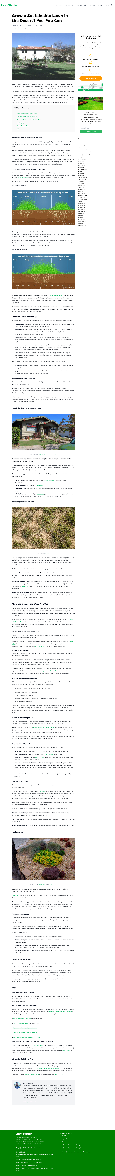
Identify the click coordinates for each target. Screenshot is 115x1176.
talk (37, 1074)
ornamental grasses (36, 1045)
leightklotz (42, 884)
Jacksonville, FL (82, 185)
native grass (66, 1050)
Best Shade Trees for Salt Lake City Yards (26, 1037)
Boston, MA (81, 161)
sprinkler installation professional (48, 1068)
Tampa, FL (81, 223)
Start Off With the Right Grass (27, 114)
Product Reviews (65, 1136)
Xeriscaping (20, 123)
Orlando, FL (81, 201)
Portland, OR (81, 205)
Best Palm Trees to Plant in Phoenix (25, 1032)
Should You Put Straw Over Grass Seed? (29, 1162)
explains (25, 586)
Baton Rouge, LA (82, 159)
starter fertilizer (49, 480)
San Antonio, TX (82, 213)
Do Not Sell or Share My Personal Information (75, 1152)
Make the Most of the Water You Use (29, 120)
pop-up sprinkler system (50, 671)
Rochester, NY (81, 209)
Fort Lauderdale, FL (83, 177)
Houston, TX (81, 183)
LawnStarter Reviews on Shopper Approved (74, 1145)
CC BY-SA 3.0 (59, 1074)
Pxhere (47, 553)
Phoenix (28, 28)
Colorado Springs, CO (83, 169)
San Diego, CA (81, 215)
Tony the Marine (30, 1074)
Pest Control (81, 5)
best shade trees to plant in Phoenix (60, 1011)
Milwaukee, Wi (81, 193)
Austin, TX (80, 157)
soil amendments (40, 646)
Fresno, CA (81, 181)
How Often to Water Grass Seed (26, 1165)
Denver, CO (81, 173)
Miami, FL (80, 191)
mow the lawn (48, 754)
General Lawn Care (19, 28)
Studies (62, 1142)
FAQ (18, 129)
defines (42, 791)
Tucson (33, 28)
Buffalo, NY (81, 163)
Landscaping (69, 5)
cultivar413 (41, 454)
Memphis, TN (81, 189)
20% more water (23, 177)
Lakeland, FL (81, 187)
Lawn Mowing (81, 143)
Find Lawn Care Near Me (84, 151)
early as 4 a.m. (40, 757)
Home (106, 5)
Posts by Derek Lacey (30, 1102)
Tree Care (91, 5)
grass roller (40, 494)
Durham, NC (81, 175)
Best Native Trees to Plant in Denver (25, 1028)
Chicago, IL (81, 167)
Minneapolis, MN (82, 195)
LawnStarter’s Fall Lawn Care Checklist (29, 1159)
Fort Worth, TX (82, 179)
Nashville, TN (81, 197)
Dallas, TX (80, 171)
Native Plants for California (22, 1018)
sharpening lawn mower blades (43, 727)
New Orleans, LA (82, 199)
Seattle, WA (81, 217)
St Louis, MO (81, 219)
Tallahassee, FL (82, 221)
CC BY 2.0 (53, 454)
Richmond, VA (81, 207)
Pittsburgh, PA (81, 203)
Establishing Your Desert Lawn (27, 117)
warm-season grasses (55, 295)
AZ (12, 28)
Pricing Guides (64, 1139)
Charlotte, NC (81, 165)
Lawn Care (58, 5)
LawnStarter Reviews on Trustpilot (71, 1148)
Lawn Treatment (82, 149)
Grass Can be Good (23, 126)
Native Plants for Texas (20, 1023)
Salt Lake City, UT (82, 211)
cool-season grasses (60, 232)
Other (100, 5)
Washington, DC (82, 225)
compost (40, 485)
